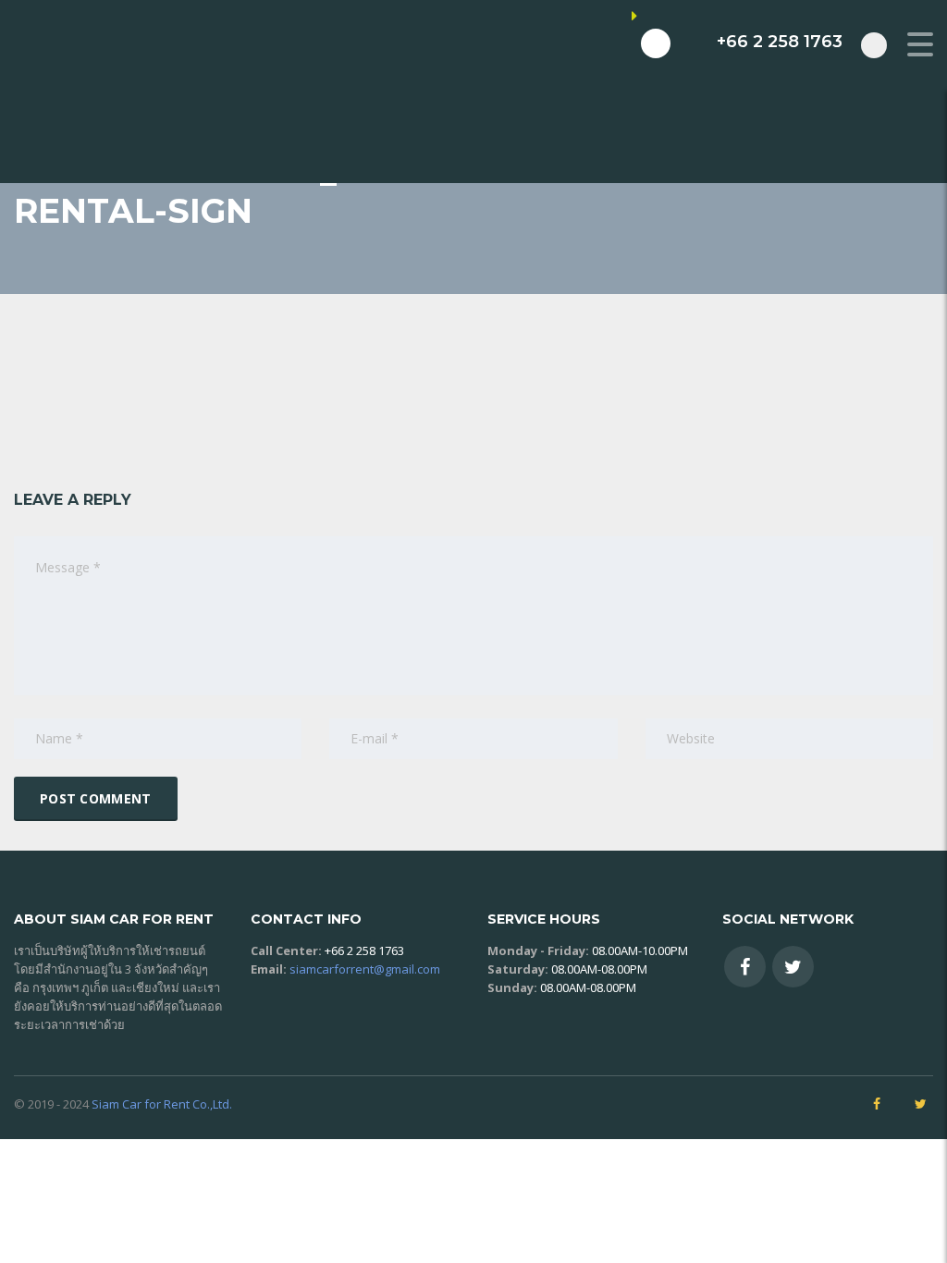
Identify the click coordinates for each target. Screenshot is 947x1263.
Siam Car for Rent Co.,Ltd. (162, 1104)
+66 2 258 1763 (364, 950)
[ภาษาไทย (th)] (770, 230)
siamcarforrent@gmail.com (364, 969)
